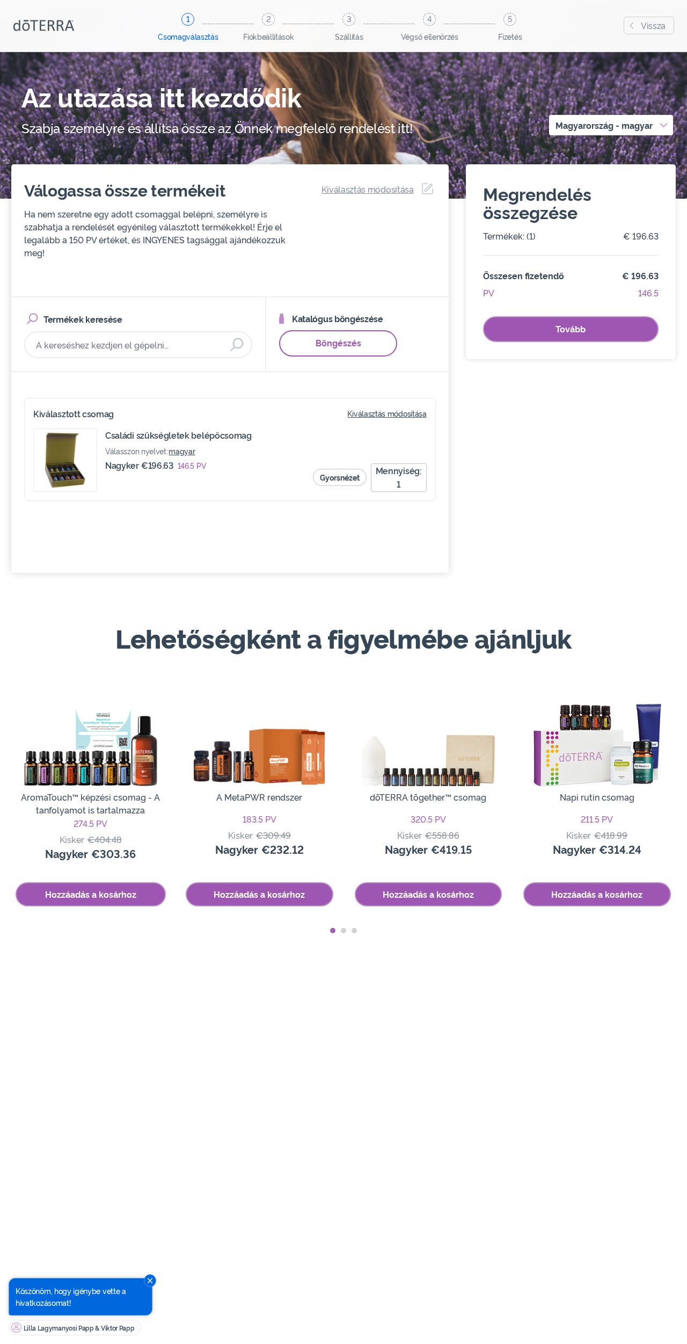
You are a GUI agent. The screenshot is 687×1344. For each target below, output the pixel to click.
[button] (332, 930)
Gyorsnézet (340, 477)
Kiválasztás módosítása (386, 413)
